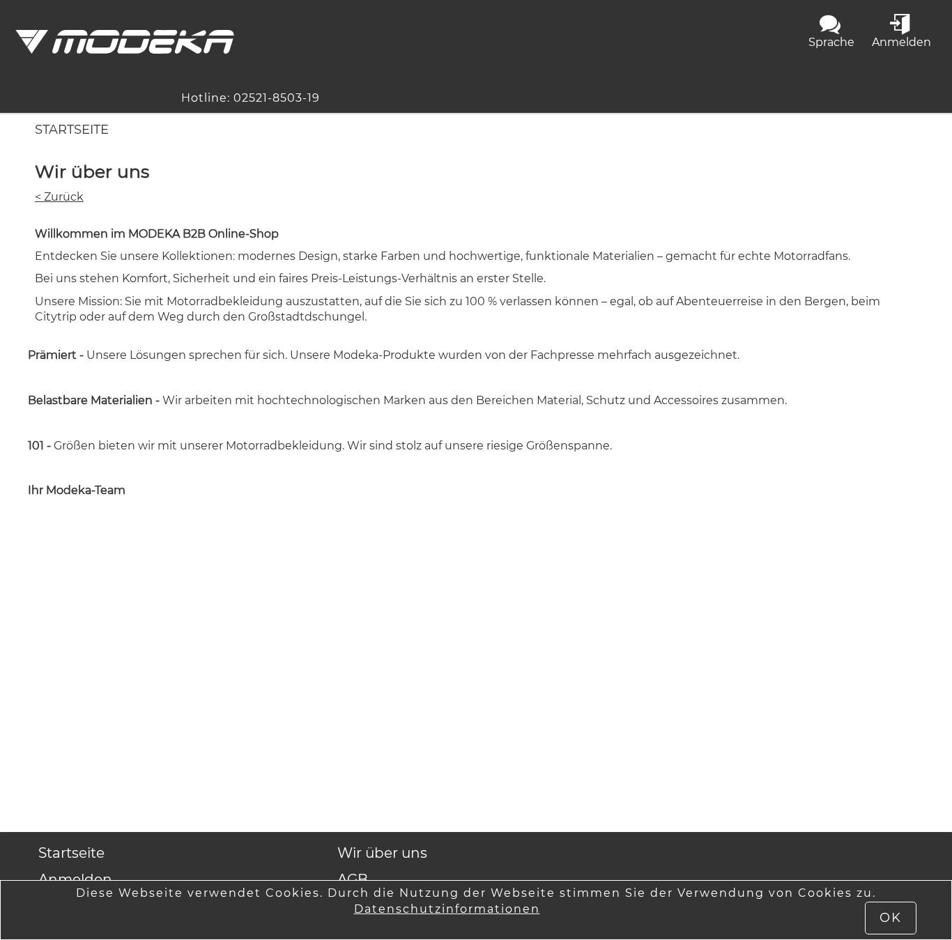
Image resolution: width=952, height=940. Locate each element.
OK (891, 917)
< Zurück (59, 196)
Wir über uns (382, 853)
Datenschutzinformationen (447, 909)
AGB (352, 879)
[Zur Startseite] (124, 42)
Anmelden (75, 879)
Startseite (72, 129)
